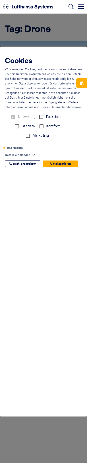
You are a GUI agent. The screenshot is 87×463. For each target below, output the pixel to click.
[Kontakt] (81, 83)
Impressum (15, 148)
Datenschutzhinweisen (66, 107)
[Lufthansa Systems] (28, 6)
